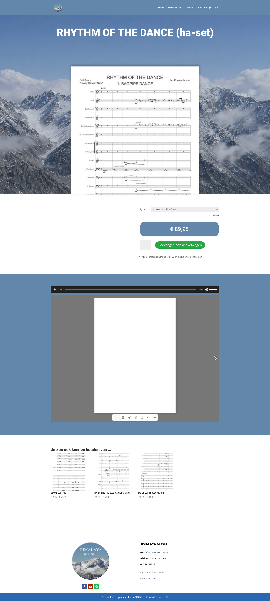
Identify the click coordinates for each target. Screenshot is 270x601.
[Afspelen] (54, 289)
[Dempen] (206, 289)
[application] (135, 289)
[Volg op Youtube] (90, 586)
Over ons (190, 7)
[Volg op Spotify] (96, 586)
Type (142, 209)
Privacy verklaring (148, 578)
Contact (202, 7)
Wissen (216, 215)
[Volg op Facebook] (84, 586)
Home (161, 7)
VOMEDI (137, 597)
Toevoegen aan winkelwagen (180, 245)
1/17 (116, 417)
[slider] (213, 289)
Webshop (173, 7)
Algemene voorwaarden (152, 572)
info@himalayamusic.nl (156, 552)
